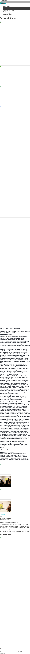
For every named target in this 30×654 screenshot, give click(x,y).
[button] (2, 514)
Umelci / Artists (7, 11)
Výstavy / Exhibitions (8, 10)
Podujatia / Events (7, 14)
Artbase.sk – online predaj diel (13, 7)
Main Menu (3, 3)
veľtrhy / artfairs (7, 13)
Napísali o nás (9, 9)
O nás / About (6, 6)
